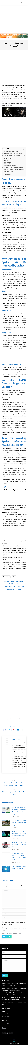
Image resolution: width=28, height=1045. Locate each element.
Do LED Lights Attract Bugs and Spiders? (13, 167)
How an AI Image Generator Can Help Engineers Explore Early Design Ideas (14, 984)
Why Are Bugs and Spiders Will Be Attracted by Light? (14, 156)
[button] (14, 519)
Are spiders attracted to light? (11, 151)
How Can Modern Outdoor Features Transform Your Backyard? (19, 823)
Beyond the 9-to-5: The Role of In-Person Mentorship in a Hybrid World (19, 856)
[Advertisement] (14, 19)
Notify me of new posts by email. (12, 933)
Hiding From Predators (11, 165)
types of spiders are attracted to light (13, 153)
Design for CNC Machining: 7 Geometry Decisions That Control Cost (14, 994)
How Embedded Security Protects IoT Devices (19, 867)
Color (7, 160)
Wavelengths (9, 158)
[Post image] (6, 810)
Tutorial (9, 719)
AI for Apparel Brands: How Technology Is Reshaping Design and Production (14, 998)
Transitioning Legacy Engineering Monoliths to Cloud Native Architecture (19, 834)
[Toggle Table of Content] (23, 149)
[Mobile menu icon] (24, 2)
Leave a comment (14, 720)
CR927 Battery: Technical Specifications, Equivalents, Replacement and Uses (14, 989)
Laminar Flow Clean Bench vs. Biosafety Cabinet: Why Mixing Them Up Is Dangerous (19, 811)
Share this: (8, 174)
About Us (4, 1028)
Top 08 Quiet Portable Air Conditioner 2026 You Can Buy (19, 844)
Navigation (8, 163)
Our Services (5, 1026)
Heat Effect (8, 162)
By (14, 719)
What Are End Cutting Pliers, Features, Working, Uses (14, 1003)
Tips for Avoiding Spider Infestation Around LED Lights (14, 170)
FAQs (7, 173)
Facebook (15, 768)
